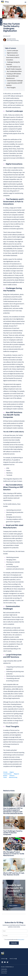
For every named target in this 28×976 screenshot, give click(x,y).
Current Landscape (12, 50)
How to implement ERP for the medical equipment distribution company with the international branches (13, 810)
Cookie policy (4, 969)
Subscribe (14, 943)
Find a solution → (14, 905)
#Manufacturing (13, 777)
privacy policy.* (21, 939)
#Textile (5, 772)
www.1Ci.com (13, 958)
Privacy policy (4, 971)
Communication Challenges (15, 80)
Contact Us (3, 958)
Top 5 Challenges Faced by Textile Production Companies (12, 832)
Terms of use (4, 973)
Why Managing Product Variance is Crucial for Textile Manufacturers (13, 853)
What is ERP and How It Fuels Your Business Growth (13, 874)
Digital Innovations (12, 53)
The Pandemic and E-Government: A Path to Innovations (12, 57)
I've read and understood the (14, 939)
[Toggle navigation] (25, 2)
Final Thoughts (11, 87)
